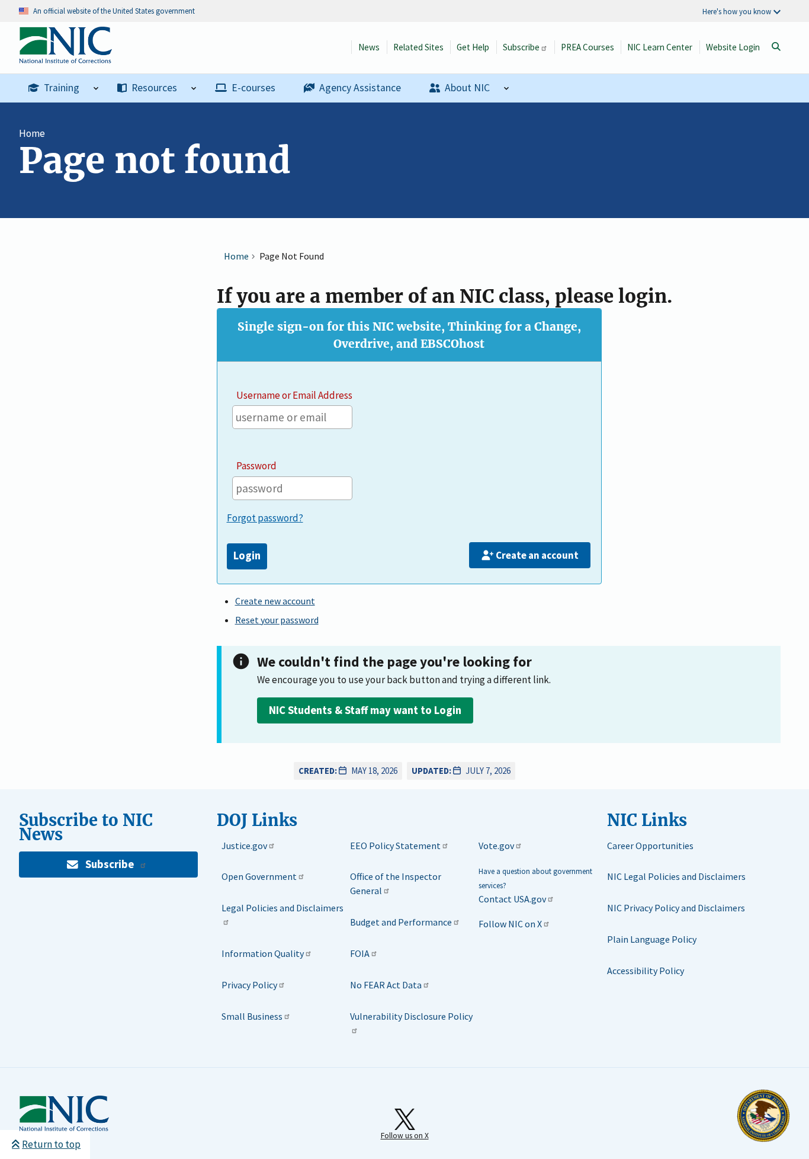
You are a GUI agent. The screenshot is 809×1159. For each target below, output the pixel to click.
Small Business (251, 1016)
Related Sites (418, 47)
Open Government (259, 876)
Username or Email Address (294, 395)
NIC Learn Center (659, 47)
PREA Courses (587, 47)
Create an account (537, 555)
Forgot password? (265, 517)
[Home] (65, 57)
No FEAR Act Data (386, 985)
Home (32, 133)
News (369, 47)
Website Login (733, 47)
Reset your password (277, 620)
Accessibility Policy (645, 970)
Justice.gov (244, 845)
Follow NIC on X (510, 924)
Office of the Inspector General (395, 883)
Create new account (275, 601)
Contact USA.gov (512, 899)
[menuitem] (63, 88)
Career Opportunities (650, 845)
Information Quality (262, 953)
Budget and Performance (401, 922)
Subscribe (521, 47)
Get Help (473, 47)
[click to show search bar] (776, 47)
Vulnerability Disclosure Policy (411, 1016)
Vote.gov (496, 845)
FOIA (360, 953)
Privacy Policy (249, 985)
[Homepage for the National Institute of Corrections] (64, 1128)
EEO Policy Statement (395, 845)
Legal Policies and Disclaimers (282, 908)
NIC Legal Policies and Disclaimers (676, 876)
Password (256, 465)
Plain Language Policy (651, 939)
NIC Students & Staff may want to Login (365, 710)
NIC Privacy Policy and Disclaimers (676, 908)
